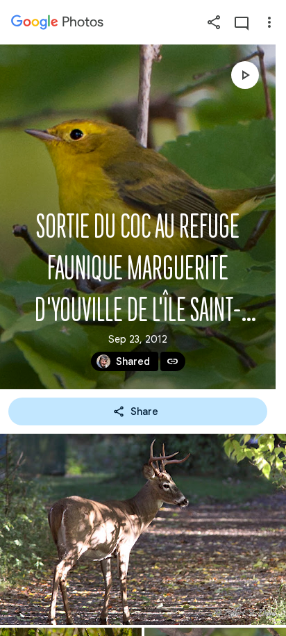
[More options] (269, 22)
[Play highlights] (245, 75)
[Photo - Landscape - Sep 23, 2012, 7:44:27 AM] (143, 529)
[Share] (214, 22)
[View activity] (241, 22)
